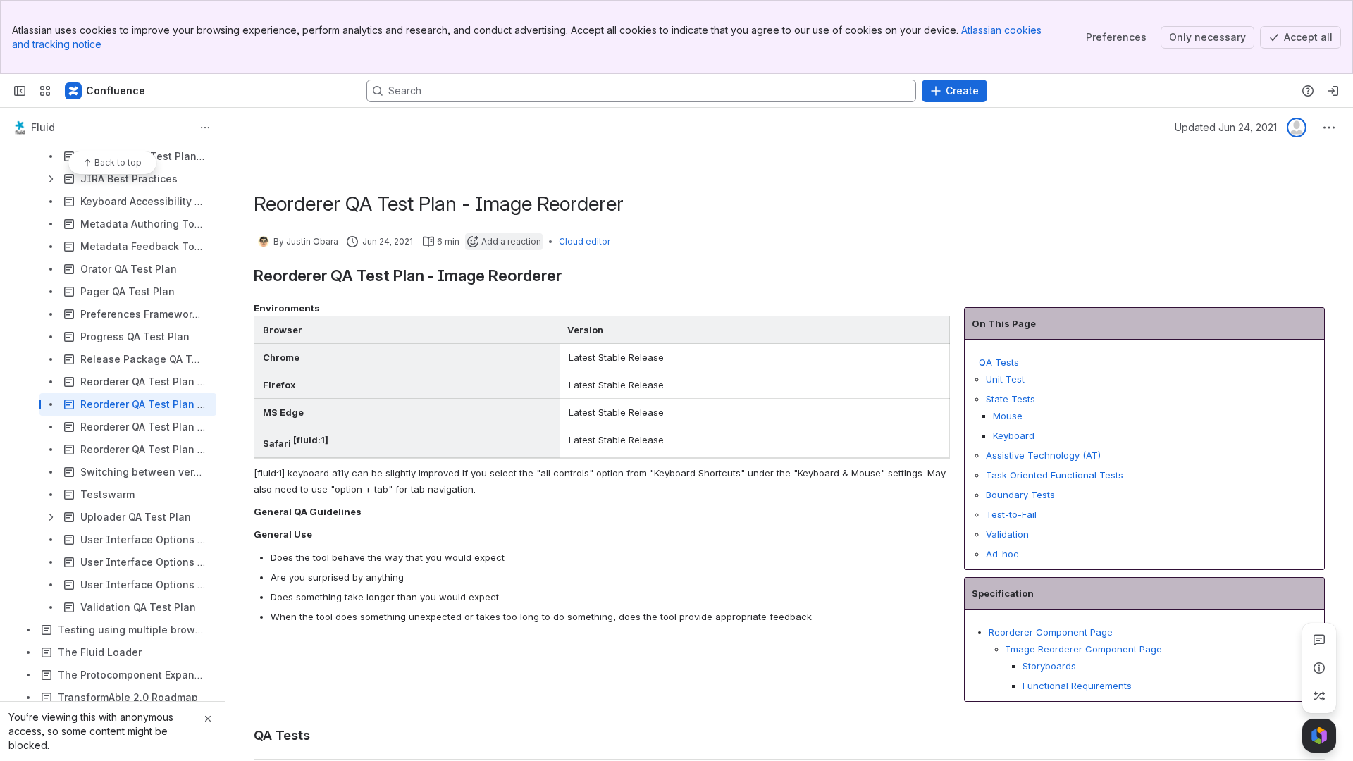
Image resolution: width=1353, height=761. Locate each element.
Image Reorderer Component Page (1084, 649)
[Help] (1308, 91)
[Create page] (1319, 696)
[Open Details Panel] (1319, 668)
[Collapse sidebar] (19, 91)
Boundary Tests (1020, 494)
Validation (1007, 534)
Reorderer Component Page (1051, 632)
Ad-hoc (1002, 553)
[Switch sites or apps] (45, 91)
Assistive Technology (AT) (1043, 455)
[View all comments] (1319, 640)
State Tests (1010, 398)
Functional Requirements (1077, 685)
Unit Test (1005, 379)
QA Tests (999, 362)
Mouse (1009, 415)
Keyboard (1015, 435)
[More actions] (205, 127)
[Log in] (1333, 91)
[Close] (207, 718)
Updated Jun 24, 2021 (1226, 127)
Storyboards (1049, 666)
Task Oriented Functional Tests (1054, 475)
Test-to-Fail (1011, 514)
